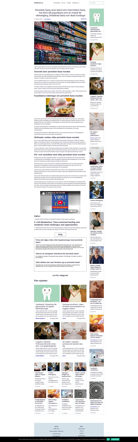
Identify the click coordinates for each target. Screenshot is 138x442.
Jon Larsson (47, 19)
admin (64, 318)
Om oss (63, 3)
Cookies (69, 3)
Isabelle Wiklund (40, 356)
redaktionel (83, 19)
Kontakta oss (75, 3)
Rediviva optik (93, 138)
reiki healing (93, 340)
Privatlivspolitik (115, 439)
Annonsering (57, 3)
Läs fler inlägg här (60, 275)
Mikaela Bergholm (40, 318)
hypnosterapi (93, 406)
